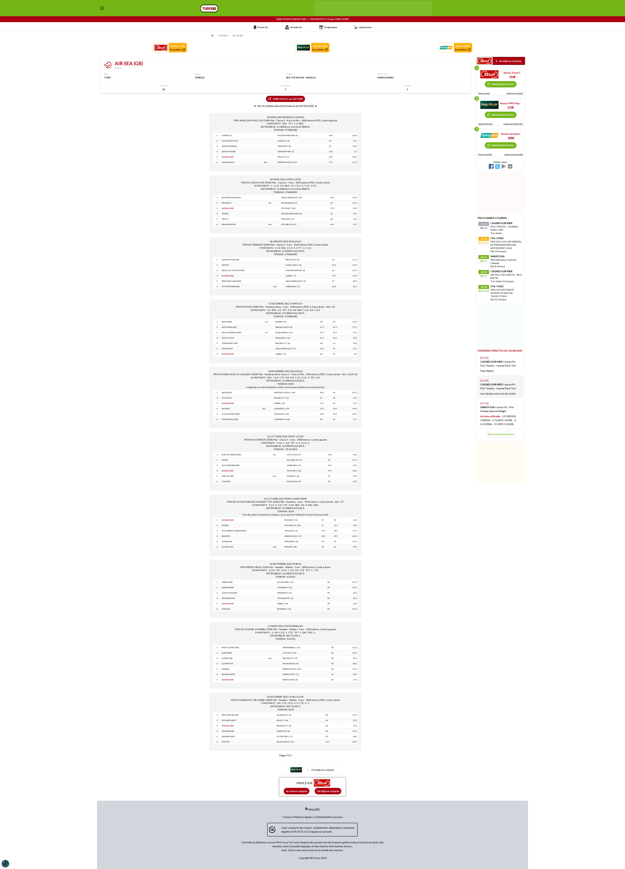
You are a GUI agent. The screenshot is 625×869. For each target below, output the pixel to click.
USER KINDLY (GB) (230, 343)
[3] (489, 135)
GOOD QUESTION (230, 141)
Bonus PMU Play (485, 124)
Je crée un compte (296, 791)
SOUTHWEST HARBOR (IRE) (234, 530)
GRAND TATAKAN (229, 146)
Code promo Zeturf (514, 93)
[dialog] (5, 863)
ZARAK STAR (227, 582)
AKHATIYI (226, 536)
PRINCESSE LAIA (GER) (231, 281)
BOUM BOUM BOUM (231, 197)
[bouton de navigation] (102, 8)
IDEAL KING (227, 392)
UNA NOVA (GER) (229, 593)
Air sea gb (238, 35)
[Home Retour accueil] (209, 8)
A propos (338, 816)
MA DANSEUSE (228, 598)
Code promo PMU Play (513, 124)
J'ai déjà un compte (328, 791)
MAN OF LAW (228, 476)
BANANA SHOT (228, 674)
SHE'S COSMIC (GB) (230, 647)
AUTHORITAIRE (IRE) (231, 286)
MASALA (225, 669)
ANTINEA (226, 408)
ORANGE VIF (227, 348)
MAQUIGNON (228, 162)
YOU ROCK (227, 398)
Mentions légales (303, 816)
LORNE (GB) (227, 658)
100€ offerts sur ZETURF (288, 98)
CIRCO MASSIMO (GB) (231, 332)
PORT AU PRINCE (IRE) (231, 454)
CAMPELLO (227, 135)
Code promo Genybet (513, 154)
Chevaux (223, 35)
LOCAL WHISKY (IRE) (231, 414)
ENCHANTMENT (229, 720)
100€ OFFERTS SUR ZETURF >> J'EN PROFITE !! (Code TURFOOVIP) (312, 19)
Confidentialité (322, 816)
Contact (287, 816)
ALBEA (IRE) (227, 653)
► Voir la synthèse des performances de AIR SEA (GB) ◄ (285, 105)
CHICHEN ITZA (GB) (230, 259)
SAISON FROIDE (229, 151)
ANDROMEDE (228, 587)
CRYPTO (225, 265)
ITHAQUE (226, 609)
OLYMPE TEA (227, 663)
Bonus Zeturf (484, 93)
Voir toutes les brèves (500, 434)
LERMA (225, 460)
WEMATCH (226, 203)
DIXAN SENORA (229, 224)
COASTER (226, 481)
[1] (489, 74)
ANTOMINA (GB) (229, 327)
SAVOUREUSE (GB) (230, 715)
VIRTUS (225, 219)
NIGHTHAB (227, 322)
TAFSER (225, 213)
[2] (489, 105)
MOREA (225, 525)
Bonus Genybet (485, 154)
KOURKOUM (227, 547)
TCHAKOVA (227, 541)
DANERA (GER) (228, 736)
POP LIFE (226, 742)
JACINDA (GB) (228, 731)
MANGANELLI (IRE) (230, 419)
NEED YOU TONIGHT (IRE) (233, 270)
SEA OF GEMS (228, 338)
